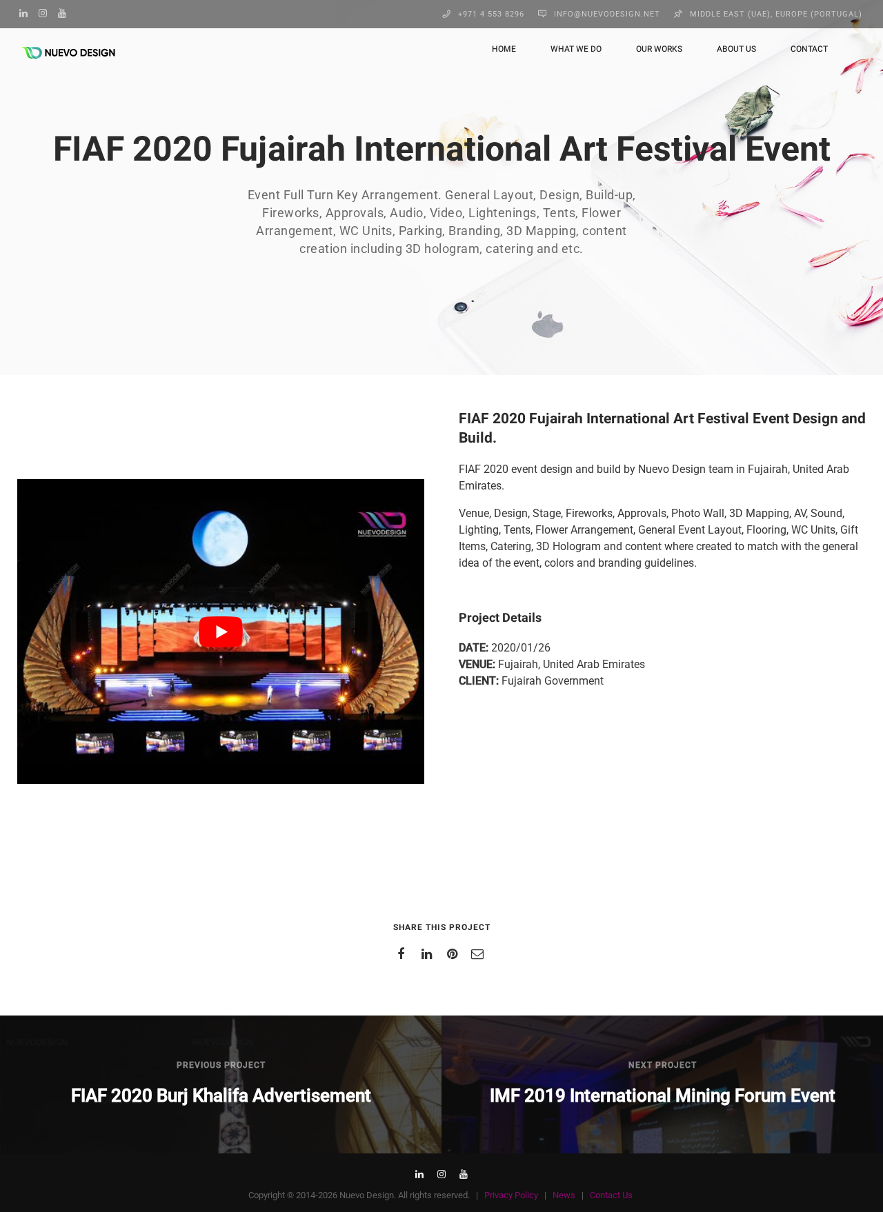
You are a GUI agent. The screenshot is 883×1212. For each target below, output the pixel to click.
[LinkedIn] (26, 12)
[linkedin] (429, 954)
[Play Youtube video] (220, 631)
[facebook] (403, 954)
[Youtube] (65, 12)
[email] (480, 954)
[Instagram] (46, 12)
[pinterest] (454, 954)
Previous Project (221, 1065)
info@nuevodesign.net (607, 14)
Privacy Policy (511, 1195)
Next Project (662, 1065)
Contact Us (611, 1195)
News (564, 1195)
